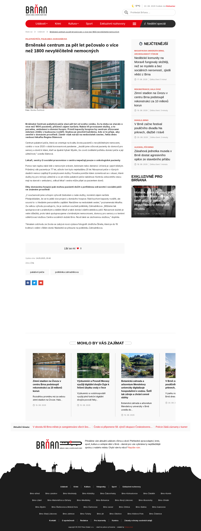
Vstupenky (101, 487)
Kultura (72, 23)
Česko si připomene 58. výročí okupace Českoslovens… (123, 427)
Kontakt (52, 520)
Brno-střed (35, 493)
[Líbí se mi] (78, 248)
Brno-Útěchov (116, 514)
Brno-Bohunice (102, 500)
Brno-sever (108, 507)
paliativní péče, (33, 39)
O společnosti (68, 520)
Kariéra (115, 520)
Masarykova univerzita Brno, (149, 51)
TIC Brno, (139, 187)
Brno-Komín (166, 493)
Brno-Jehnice (68, 514)
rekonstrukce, (142, 89)
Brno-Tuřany (85, 514)
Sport (89, 23)
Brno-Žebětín (149, 493)
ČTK (32, 263)
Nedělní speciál (156, 23)
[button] (27, 282)
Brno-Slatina (141, 507)
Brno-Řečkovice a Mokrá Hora (65, 507)
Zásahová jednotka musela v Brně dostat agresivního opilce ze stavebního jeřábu (153, 155)
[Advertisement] (74, 311)
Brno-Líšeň (37, 500)
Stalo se (29, 32)
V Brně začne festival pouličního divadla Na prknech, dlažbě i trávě (149, 128)
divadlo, (138, 120)
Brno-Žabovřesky (108, 493)
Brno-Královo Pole (135, 514)
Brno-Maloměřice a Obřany (59, 500)
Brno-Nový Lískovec (124, 500)
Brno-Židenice (155, 514)
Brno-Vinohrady (70, 493)
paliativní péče (37, 272)
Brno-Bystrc (40, 507)
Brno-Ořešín (163, 500)
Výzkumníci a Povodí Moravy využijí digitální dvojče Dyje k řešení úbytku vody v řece (93, 384)
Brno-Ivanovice (159, 507)
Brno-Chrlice (124, 507)
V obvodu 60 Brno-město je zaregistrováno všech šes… (62, 427)
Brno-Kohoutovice (130, 493)
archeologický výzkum (146, 54)
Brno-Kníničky (88, 493)
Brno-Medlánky (83, 500)
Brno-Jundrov (51, 493)
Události (40, 23)
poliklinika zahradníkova (54, 39)
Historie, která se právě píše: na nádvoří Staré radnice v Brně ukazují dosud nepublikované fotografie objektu (154, 200)
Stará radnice (151, 187)
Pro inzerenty (100, 520)
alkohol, (139, 147)
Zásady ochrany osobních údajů (138, 520)
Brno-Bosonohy (145, 500)
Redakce (84, 520)
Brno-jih (100, 514)
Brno (145, 120)
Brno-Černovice (90, 507)
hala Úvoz (155, 89)
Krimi (58, 23)
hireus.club (129, 527)
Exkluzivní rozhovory (112, 23)
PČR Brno (148, 147)
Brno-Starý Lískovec (48, 514)
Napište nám (134, 447)
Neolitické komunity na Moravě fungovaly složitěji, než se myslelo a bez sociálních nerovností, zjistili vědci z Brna (152, 66)
